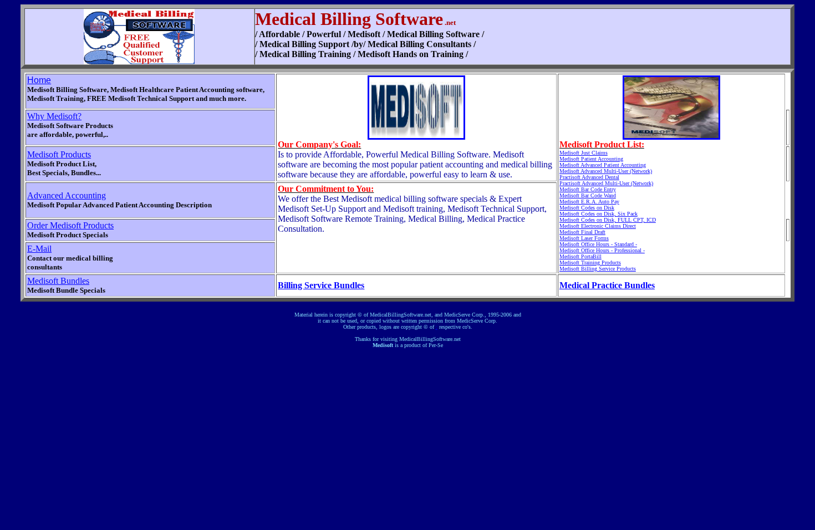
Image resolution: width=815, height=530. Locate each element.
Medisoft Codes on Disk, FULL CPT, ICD (607, 220)
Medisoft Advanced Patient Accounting (602, 165)
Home (39, 80)
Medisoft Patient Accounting (591, 159)
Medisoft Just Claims (583, 153)
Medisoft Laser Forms (584, 238)
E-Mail (39, 248)
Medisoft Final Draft (582, 232)
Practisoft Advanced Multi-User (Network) (606, 183)
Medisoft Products (59, 154)
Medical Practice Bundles (607, 285)
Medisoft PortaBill (580, 256)
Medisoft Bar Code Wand (587, 195)
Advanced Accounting (66, 195)
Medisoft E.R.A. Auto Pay (589, 201)
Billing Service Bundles (321, 285)
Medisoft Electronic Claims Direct (597, 226)
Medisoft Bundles (58, 281)
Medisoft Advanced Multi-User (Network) (605, 171)
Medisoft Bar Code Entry (587, 189)
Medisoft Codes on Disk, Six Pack (598, 214)
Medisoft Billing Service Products (597, 269)
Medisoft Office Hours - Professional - (602, 250)
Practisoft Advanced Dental (589, 177)
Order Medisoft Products (70, 225)
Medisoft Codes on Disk (586, 208)
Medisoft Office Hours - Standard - (598, 244)
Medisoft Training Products (590, 262)
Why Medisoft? (54, 116)
